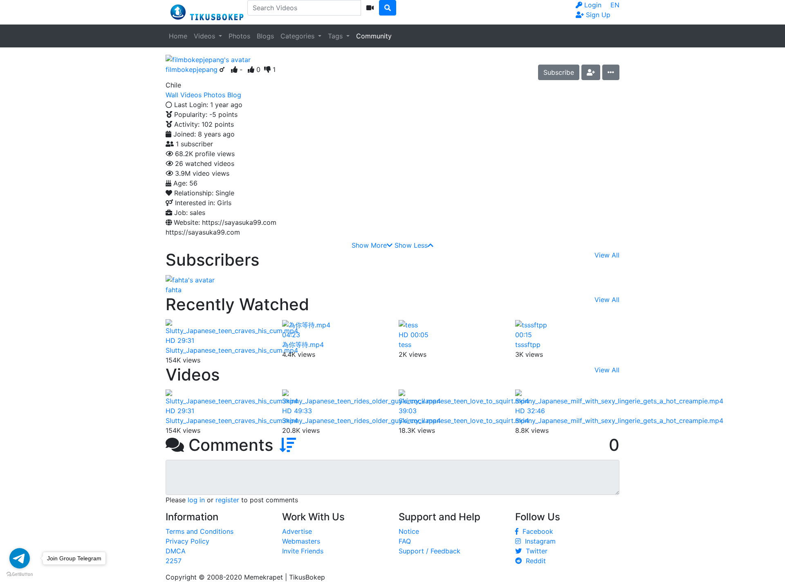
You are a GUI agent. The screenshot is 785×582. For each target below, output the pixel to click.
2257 (174, 561)
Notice (409, 531)
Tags (336, 36)
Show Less (411, 245)
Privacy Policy (187, 541)
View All (606, 255)
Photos (239, 36)
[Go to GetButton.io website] (20, 573)
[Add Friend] (590, 72)
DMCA (176, 551)
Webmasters (301, 541)
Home (178, 36)
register (227, 500)
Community (374, 36)
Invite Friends (302, 551)
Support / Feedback (429, 551)
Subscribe (558, 72)
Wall (172, 95)
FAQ (405, 541)
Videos (205, 36)
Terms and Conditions (199, 531)
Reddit (534, 561)
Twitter (534, 551)
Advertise (297, 531)
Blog (234, 95)
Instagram (538, 541)
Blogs (265, 36)
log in (196, 500)
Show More (369, 245)
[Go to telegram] (19, 558)
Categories (298, 36)
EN (614, 5)
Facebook (535, 531)
